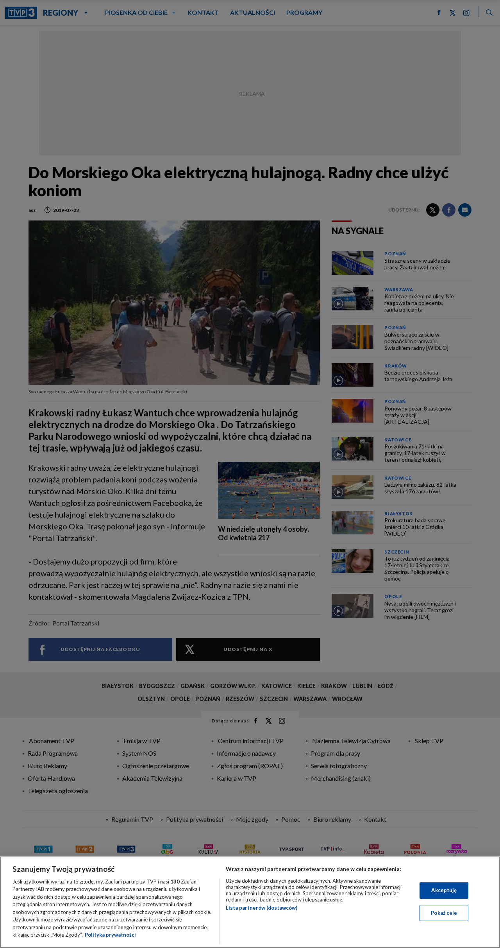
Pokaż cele (444, 912)
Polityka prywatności (110, 935)
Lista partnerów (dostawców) (261, 908)
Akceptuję (444, 890)
